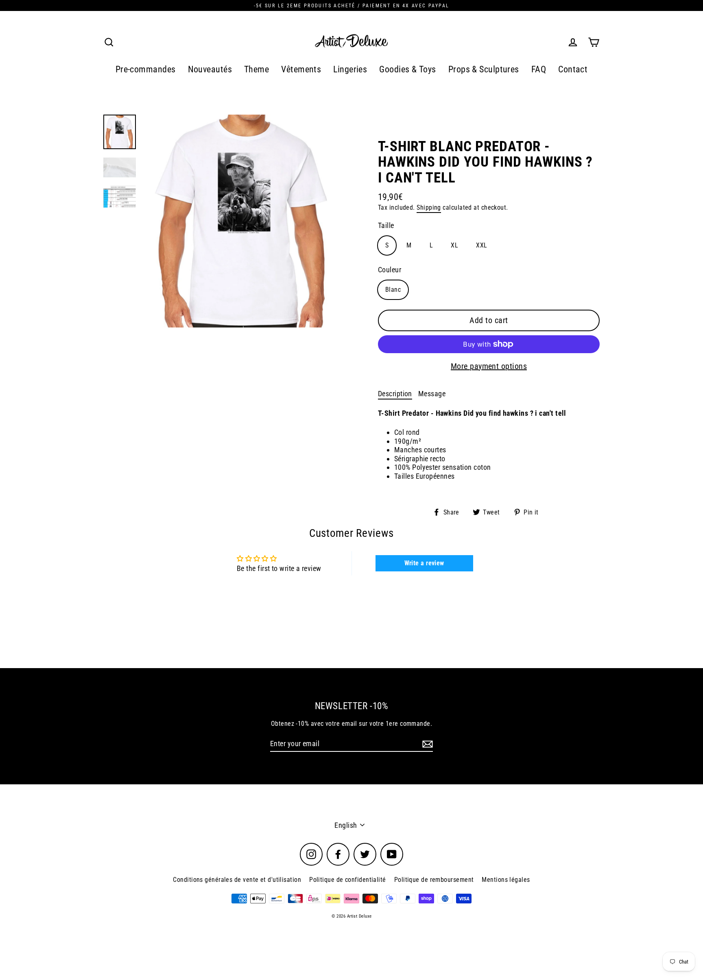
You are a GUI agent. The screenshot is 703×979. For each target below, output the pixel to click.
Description (395, 393)
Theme (256, 69)
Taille (386, 225)
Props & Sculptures (483, 69)
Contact (572, 69)
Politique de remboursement (434, 879)
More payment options (489, 366)
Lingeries (350, 69)
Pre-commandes (146, 69)
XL (454, 245)
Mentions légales (506, 879)
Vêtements (301, 69)
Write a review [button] (424, 563)
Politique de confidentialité (347, 879)
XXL (481, 245)
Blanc (393, 289)
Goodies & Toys (407, 69)
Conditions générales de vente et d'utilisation (237, 879)
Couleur (389, 269)
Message (431, 393)
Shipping (429, 207)
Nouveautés (210, 69)
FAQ (538, 69)
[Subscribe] (426, 744)
